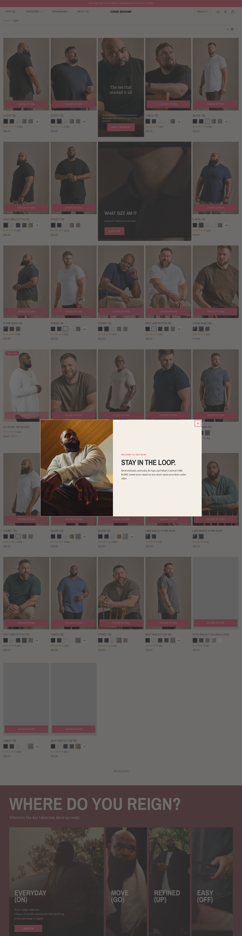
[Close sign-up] (198, 423)
